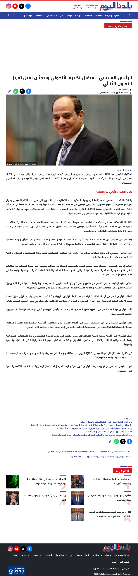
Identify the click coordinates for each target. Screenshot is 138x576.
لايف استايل (51, 15)
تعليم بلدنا (124, 561)
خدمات (15, 555)
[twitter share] (22, 91)
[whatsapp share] (15, 91)
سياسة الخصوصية (111, 568)
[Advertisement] (69, 50)
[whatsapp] (9, 91)
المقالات (39, 15)
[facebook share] (28, 91)
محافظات (88, 15)
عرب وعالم (26, 555)
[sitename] (117, 547)
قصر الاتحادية (76, 456)
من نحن (125, 568)
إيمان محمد (124, 89)
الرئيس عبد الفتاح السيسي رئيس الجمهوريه (115, 451)
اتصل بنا (95, 568)
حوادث (69, 15)
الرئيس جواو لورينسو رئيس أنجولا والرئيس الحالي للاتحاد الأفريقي (71, 451)
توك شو (28, 15)
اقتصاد (98, 15)
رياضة (77, 15)
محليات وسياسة (112, 15)
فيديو (114, 561)
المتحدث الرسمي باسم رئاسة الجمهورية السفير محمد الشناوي (108, 456)
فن (61, 15)
